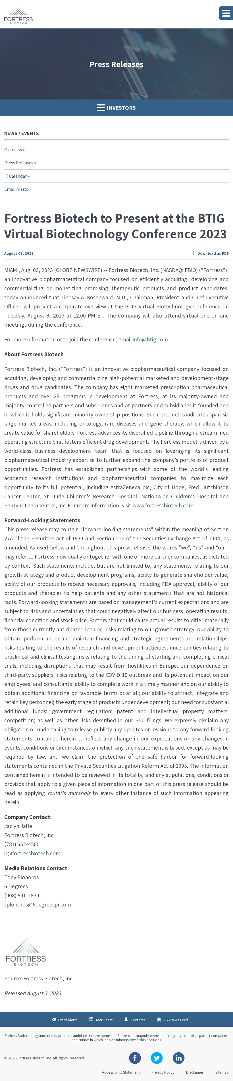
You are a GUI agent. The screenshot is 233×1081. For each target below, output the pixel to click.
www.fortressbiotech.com (163, 505)
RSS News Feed (175, 1019)
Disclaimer (194, 1072)
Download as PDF (213, 253)
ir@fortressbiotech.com (32, 853)
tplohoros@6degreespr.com (37, 904)
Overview (13, 150)
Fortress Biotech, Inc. (35, 1058)
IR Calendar (15, 176)
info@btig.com (150, 339)
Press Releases (18, 163)
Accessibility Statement (121, 1072)
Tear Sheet (104, 1019)
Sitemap (222, 1072)
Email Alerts (16, 189)
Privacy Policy (162, 1072)
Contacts (138, 1019)
